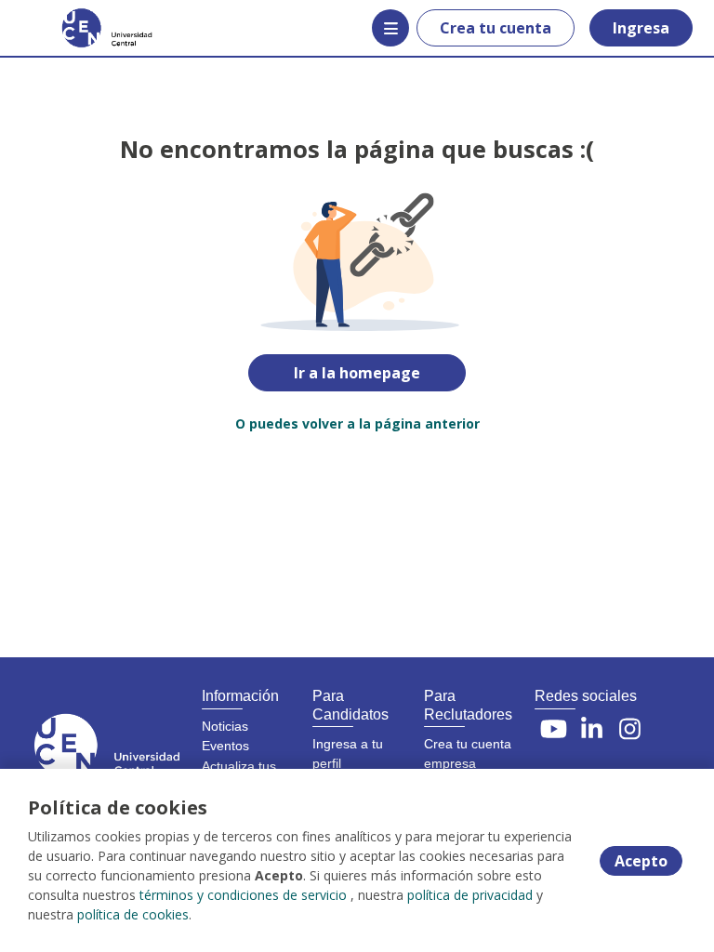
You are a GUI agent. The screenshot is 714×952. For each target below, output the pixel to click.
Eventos (225, 745)
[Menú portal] (390, 27)
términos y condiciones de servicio (243, 895)
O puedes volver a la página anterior (357, 423)
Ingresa (641, 28)
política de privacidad (470, 895)
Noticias (225, 726)
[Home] (80, 28)
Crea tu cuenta (495, 28)
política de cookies (133, 914)
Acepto (641, 861)
